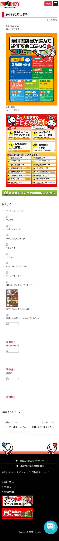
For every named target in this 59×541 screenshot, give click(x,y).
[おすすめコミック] (31, 69)
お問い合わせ (8, 472)
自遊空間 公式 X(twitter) (31, 460)
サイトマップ (23, 472)
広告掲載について (40, 472)
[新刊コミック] (31, 150)
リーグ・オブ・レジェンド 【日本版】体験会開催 (28, 426)
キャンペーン (14, 411)
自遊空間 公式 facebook (30, 465)
